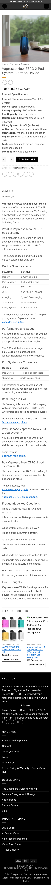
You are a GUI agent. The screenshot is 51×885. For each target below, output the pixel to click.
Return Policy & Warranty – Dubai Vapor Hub (24, 770)
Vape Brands (9, 799)
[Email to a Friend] (20, 174)
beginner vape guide (13, 455)
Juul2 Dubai (8, 827)
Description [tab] (8, 191)
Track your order (11, 751)
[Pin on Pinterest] (26, 174)
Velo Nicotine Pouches (14, 838)
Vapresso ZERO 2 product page (19, 496)
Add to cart (27, 159)
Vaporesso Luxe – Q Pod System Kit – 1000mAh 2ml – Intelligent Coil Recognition (36, 652)
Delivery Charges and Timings (18, 794)
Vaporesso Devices (19, 64)
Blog (4, 810)
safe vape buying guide (15, 489)
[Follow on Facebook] (4, 721)
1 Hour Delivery (10, 849)
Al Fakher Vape (10, 833)
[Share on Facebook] (10, 174)
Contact (6, 746)
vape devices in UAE (13, 322)
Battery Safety (10, 805)
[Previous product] (10, 82)
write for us (8, 762)
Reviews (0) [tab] (8, 196)
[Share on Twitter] (15, 174)
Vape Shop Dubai (11, 844)
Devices (34, 168)
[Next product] (4, 82)
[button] (4, 6)
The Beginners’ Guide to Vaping (19, 788)
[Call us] (20, 721)
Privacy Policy (25, 866)
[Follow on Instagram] (10, 721)
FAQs (5, 757)
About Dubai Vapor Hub (15, 740)
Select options (11, 660)
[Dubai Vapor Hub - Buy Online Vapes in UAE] (25, 6)
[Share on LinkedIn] (31, 174)
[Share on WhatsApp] (4, 174)
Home (5, 64)
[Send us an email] (15, 721)
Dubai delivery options (14, 422)
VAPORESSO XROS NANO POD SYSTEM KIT (11, 649)
